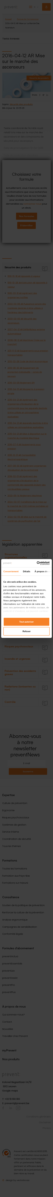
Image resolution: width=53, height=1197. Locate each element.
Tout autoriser (26, 621)
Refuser (27, 631)
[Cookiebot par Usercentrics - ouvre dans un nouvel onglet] (37, 563)
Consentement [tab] (11, 571)
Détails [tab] (26, 571)
